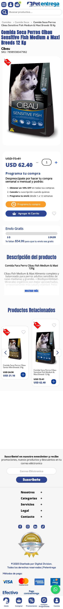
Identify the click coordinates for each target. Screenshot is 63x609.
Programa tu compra (28, 204)
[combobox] (31, 13)
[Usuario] (9, 4)
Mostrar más (31, 291)
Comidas (6, 22)
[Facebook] (20, 527)
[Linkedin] (35, 527)
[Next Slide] (57, 352)
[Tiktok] (43, 527)
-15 (8, 62)
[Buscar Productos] (5, 12)
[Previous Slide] (5, 352)
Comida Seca (22, 22)
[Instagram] (28, 527)
